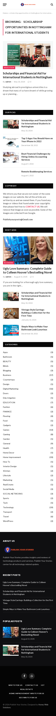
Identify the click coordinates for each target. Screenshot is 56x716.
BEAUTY (7, 361)
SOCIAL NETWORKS (13, 493)
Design (6, 384)
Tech (5, 503)
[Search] (51, 4)
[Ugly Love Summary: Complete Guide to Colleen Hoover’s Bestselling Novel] (28, 250)
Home (5, 13)
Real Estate (8, 484)
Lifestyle (7, 475)
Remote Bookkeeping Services (36, 171)
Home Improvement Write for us (26, 693)
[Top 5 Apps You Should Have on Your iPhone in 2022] (11, 142)
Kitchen (6, 471)
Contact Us (31, 685)
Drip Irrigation (9, 398)
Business (7, 375)
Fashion (6, 407)
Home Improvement (12, 457)
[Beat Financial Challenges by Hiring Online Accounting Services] (11, 157)
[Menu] (5, 4)
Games (6, 430)
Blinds (5, 366)
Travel (6, 516)
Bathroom (7, 357)
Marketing (7, 480)
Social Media (8, 489)
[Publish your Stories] (28, 5)
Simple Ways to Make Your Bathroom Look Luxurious (34, 328)
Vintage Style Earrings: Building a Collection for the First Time (35, 312)
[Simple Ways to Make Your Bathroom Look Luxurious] (11, 330)
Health (6, 448)
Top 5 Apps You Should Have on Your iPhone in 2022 (37, 140)
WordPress (8, 521)
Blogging (8, 263)
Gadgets (7, 425)
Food (5, 420)
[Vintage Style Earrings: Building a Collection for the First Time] (11, 313)
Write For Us (15, 685)
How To (6, 462)
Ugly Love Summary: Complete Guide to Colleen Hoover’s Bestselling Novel (27, 270)
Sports (6, 498)
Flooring (6, 416)
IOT (43, 685)
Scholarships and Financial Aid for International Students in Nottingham (27, 75)
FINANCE (7, 411)
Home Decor (8, 452)
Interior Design (10, 466)
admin (8, 82)
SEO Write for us (28, 697)
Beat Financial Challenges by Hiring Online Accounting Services (35, 156)
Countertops (9, 379)
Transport (7, 512)
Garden (6, 439)
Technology (8, 507)
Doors (5, 393)
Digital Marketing (10, 389)
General (6, 443)
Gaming (6, 434)
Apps (5, 352)
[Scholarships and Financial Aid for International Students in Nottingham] (28, 55)
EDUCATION (9, 67)
